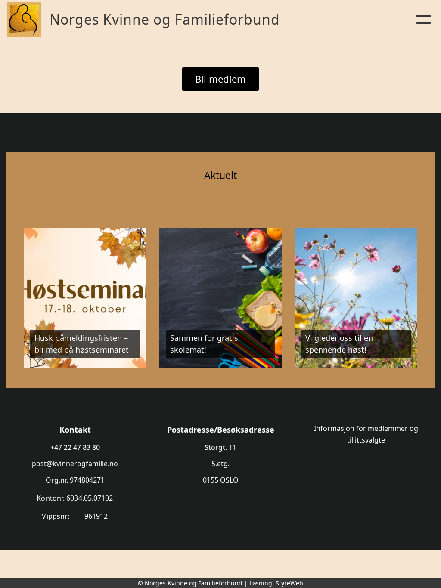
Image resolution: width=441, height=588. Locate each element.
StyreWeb (289, 583)
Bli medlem (220, 78)
